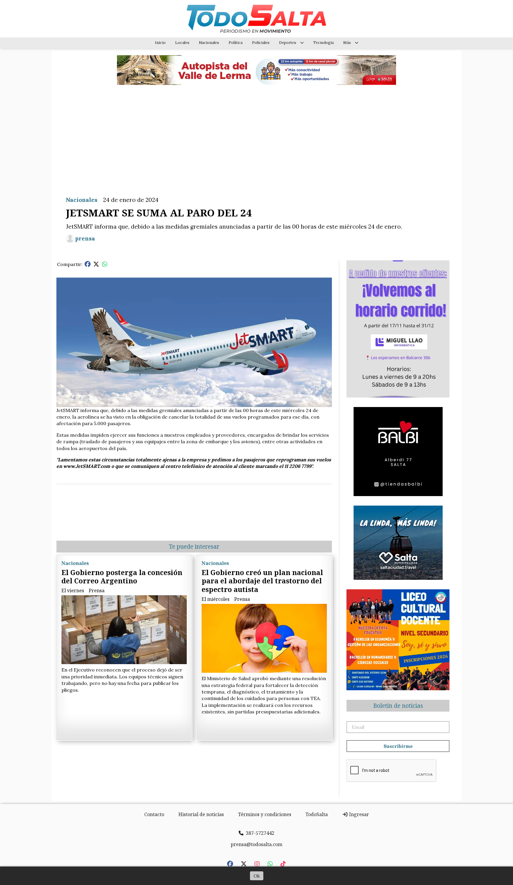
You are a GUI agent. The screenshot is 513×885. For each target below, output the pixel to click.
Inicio (160, 42)
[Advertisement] (256, 136)
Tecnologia (323, 42)
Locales (182, 42)
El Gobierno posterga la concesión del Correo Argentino (121, 577)
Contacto (154, 814)
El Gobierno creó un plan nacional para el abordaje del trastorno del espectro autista (262, 581)
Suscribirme (398, 746)
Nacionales (209, 42)
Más (347, 42)
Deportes (287, 42)
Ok (257, 876)
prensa (85, 238)
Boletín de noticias (398, 705)
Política (236, 42)
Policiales (261, 42)
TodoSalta (316, 814)
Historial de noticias (201, 814)
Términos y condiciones (264, 814)
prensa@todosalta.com (256, 844)
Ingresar (358, 814)
